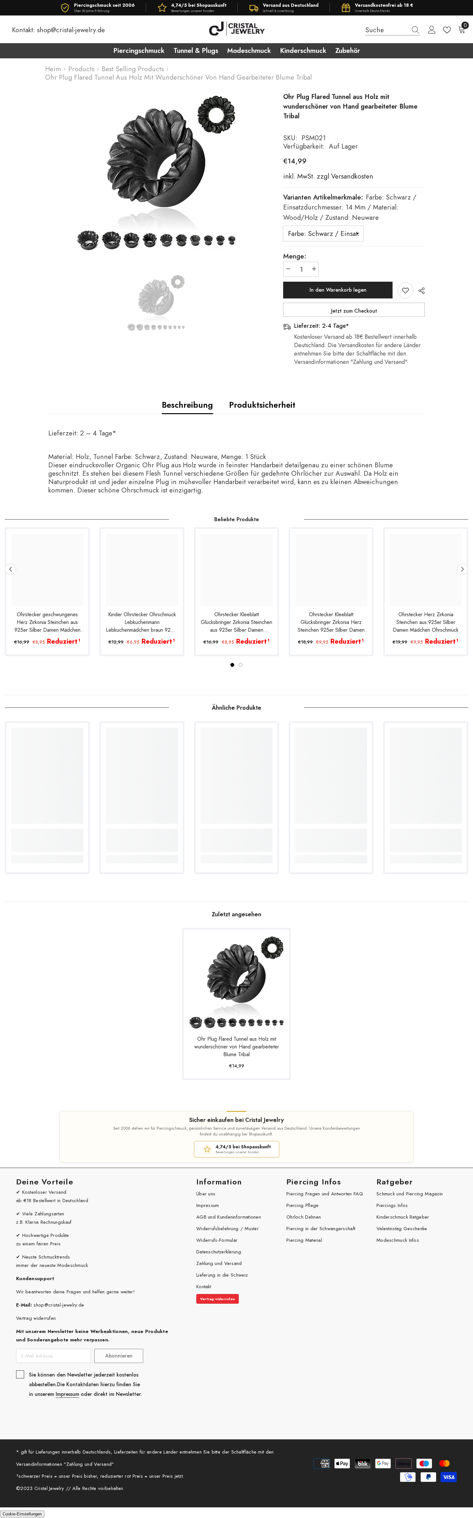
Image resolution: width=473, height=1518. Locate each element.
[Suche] (392, 30)
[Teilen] (419, 290)
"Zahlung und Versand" (89, 1464)
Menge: (294, 256)
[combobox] (386, 30)
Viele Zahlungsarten (43, 1213)
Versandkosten (351, 176)
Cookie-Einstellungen (22, 1514)
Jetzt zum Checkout (354, 311)
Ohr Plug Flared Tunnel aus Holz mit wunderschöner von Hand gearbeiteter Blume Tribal (236, 1046)
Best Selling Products (133, 69)
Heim (53, 69)
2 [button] (241, 665)
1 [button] (232, 665)
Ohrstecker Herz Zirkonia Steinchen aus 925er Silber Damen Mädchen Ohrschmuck (426, 622)
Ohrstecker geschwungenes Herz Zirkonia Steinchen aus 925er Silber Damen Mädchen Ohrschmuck (47, 622)
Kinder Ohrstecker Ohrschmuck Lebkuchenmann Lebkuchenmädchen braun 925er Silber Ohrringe (142, 622)
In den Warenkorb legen (338, 290)
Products (81, 69)
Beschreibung (187, 405)
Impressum (67, 1394)
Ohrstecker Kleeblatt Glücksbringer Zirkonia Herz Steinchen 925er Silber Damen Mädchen (331, 622)
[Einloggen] (432, 30)
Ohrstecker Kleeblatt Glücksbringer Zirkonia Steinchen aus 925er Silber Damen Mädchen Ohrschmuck (236, 622)
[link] (47, 840)
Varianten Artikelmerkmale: (349, 207)
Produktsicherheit (262, 405)
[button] (10, 569)
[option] (156, 172)
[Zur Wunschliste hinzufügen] (405, 290)
